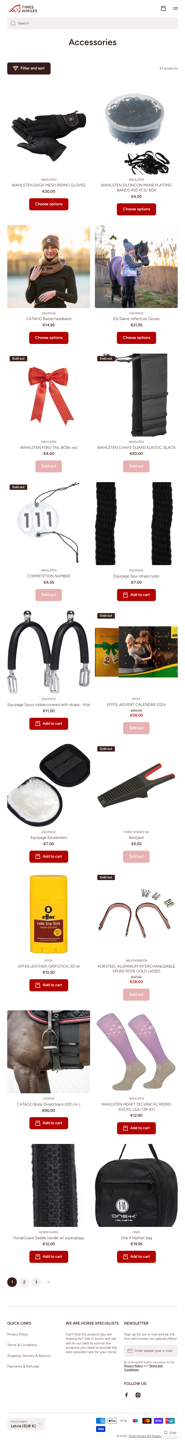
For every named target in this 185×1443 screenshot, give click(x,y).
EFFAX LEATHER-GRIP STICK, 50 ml (48, 966)
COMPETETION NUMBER (48, 576)
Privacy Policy (17, 1334)
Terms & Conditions (22, 1345)
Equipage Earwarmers (49, 837)
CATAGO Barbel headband (48, 318)
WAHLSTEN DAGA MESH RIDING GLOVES (49, 185)
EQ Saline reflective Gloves (136, 318)
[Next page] (47, 1282)
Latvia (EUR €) (23, 1426)
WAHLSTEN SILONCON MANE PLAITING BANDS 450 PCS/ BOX (136, 187)
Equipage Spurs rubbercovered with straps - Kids (48, 704)
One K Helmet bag (136, 1238)
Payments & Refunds (23, 1366)
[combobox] (92, 23)
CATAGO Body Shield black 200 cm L (49, 1104)
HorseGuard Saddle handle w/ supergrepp (48, 1238)
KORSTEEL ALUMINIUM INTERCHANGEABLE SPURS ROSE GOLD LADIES (136, 969)
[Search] (11, 23)
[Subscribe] (172, 1351)
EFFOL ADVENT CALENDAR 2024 (136, 704)
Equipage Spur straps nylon (136, 576)
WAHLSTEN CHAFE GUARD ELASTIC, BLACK (136, 447)
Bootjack (136, 837)
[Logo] (23, 8)
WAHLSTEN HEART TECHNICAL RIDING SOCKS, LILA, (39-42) (136, 1107)
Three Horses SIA (139, 1436)
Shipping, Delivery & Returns (29, 1356)
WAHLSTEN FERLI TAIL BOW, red (48, 447)
